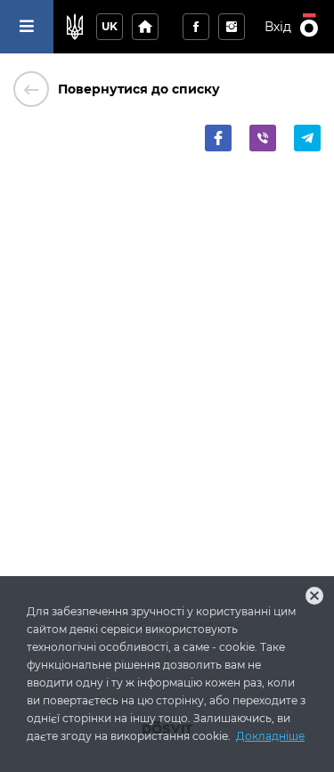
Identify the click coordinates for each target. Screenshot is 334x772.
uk (110, 26)
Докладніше (270, 736)
